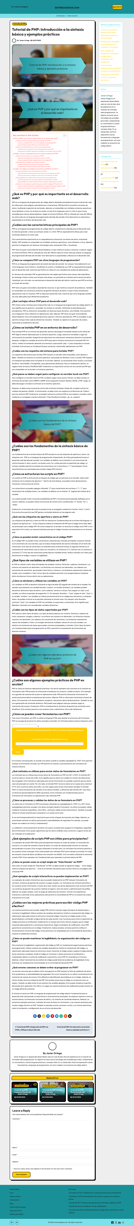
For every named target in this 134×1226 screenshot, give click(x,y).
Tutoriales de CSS (107, 168)
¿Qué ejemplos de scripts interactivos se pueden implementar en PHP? (40, 181)
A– (17, 1222)
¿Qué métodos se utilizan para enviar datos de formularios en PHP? (39, 173)
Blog (11, 1204)
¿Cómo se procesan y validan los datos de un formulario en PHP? (38, 175)
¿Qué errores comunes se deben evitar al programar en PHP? (36, 188)
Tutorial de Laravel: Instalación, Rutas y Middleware (87, 1206)
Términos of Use (16, 1211)
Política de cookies (16, 1214)
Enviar (18, 752)
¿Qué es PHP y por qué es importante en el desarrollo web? (35, 138)
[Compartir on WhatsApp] (123, 1222)
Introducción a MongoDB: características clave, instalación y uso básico (110, 44)
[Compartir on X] (116, 1222)
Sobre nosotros (73, 16)
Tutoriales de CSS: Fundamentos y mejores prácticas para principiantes (95, 1193)
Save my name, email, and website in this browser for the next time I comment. (43, 1169)
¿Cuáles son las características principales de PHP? (33, 140)
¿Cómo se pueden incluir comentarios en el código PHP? (35, 160)
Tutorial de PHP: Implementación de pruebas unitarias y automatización (111, 68)
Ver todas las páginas (19, 7)
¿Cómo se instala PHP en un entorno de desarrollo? (33, 147)
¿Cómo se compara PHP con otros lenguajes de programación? (37, 143)
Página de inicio (117, 7)
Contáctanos (60, 16)
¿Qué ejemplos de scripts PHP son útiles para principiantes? (36, 177)
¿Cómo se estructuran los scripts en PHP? (29, 156)
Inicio (12, 1193)
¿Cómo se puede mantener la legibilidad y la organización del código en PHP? (42, 186)
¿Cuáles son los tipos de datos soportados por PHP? (34, 166)
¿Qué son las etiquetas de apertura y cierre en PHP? (34, 158)
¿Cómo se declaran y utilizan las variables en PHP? (33, 164)
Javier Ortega (24, 40)
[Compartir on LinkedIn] (119, 1222)
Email (14, 1155)
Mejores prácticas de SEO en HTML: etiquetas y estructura (110, 77)
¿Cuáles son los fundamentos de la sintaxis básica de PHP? (35, 154)
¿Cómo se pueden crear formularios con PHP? (31, 171)
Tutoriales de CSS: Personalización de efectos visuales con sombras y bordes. (94, 1198)
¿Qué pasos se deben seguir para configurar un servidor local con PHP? (40, 151)
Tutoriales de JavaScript (110, 181)
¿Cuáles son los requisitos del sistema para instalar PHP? (36, 149)
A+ (12, 1222)
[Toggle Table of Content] (64, 135)
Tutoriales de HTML (108, 178)
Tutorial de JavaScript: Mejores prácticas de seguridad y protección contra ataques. (96, 1211)
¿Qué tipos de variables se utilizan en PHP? (30, 162)
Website (15, 1162)
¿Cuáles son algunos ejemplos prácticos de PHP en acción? (35, 169)
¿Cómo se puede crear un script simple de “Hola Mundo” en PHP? (38, 179)
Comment (16, 1119)
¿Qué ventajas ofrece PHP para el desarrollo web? (33, 145)
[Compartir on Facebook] (112, 1222)
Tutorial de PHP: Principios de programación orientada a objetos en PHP (95, 1203)
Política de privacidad (18, 1207)
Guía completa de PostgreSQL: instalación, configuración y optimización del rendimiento (110, 56)
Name (15, 1148)
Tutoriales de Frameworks (110, 172)
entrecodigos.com (67, 7)
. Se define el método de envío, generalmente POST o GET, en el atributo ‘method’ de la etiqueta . (49, 734)
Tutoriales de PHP (19, 24)
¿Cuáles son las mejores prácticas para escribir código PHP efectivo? (39, 184)
